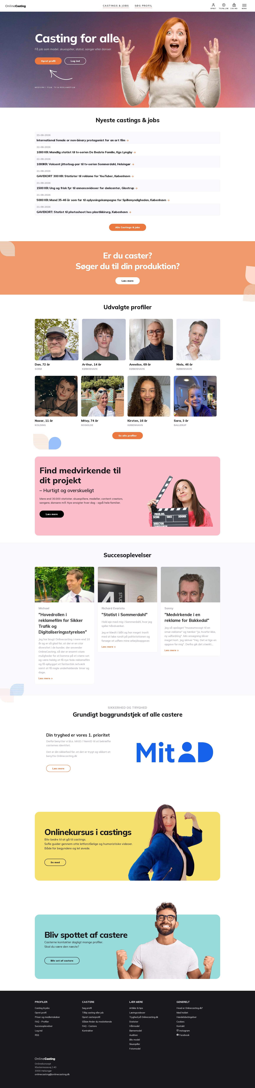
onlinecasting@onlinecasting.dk (52, 1074)
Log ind (75, 60)
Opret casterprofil (91, 1017)
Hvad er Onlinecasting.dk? (189, 1008)
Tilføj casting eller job (93, 1012)
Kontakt (180, 1026)
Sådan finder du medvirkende (97, 1021)
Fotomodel (134, 1048)
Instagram (184, 1030)
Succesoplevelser (44, 1026)
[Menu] (244, 5)
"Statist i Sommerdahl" (125, 614)
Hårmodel (134, 1026)
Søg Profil (143, 5)
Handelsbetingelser (186, 1017)
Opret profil (48, 60)
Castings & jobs (116, 5)
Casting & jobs (42, 1008)
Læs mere (128, 280)
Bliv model (134, 1039)
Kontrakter (87, 1030)
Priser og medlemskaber (47, 1017)
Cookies (180, 1021)
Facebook (184, 1035)
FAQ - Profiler (42, 1021)
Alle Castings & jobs (127, 227)
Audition (133, 1035)
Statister (133, 1021)
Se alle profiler (127, 435)
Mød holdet (182, 1012)
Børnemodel (135, 1030)
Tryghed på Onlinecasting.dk (143, 1017)
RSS (37, 1035)
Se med (55, 862)
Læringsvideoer (137, 1012)
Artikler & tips (136, 1008)
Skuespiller (134, 1044)
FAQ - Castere (89, 1026)
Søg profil (87, 1008)
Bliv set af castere (62, 960)
